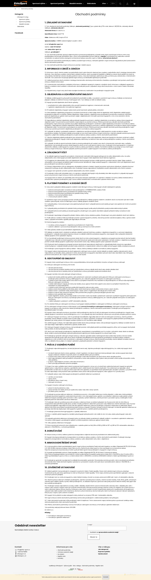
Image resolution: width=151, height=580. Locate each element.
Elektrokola (20, 26)
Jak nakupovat (103, 549)
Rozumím (105, 577)
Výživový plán (68, 566)
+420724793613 (22, 552)
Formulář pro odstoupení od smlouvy (85, 505)
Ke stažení (61, 554)
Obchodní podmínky (64, 550)
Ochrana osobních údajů (65, 552)
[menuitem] (40, 3)
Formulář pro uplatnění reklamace (109, 505)
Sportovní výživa (24, 19)
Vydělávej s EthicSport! (56, 566)
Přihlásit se (93, 537)
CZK (112, 3)
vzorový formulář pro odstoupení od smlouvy (96, 306)
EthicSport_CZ (21, 556)
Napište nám (62, 556)
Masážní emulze (24, 24)
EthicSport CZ (21, 554)
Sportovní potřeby (24, 22)
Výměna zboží (103, 554)
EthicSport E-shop (22, 17)
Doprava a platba (104, 551)
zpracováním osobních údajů (108, 532)
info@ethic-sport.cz (23, 550)
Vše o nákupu (77, 566)
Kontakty (60, 558)
